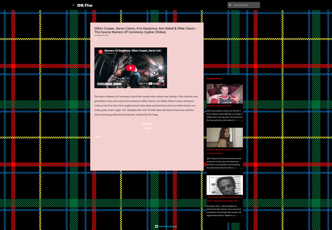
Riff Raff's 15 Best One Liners (219, 106)
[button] (96, 40)
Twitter (147, 128)
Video (97, 137)
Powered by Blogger (167, 226)
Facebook (147, 123)
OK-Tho (84, 5)
